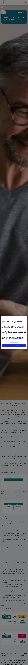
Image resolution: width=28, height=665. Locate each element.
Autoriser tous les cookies (14, 345)
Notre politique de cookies (12, 338)
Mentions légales (20, 338)
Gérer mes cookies (14, 342)
